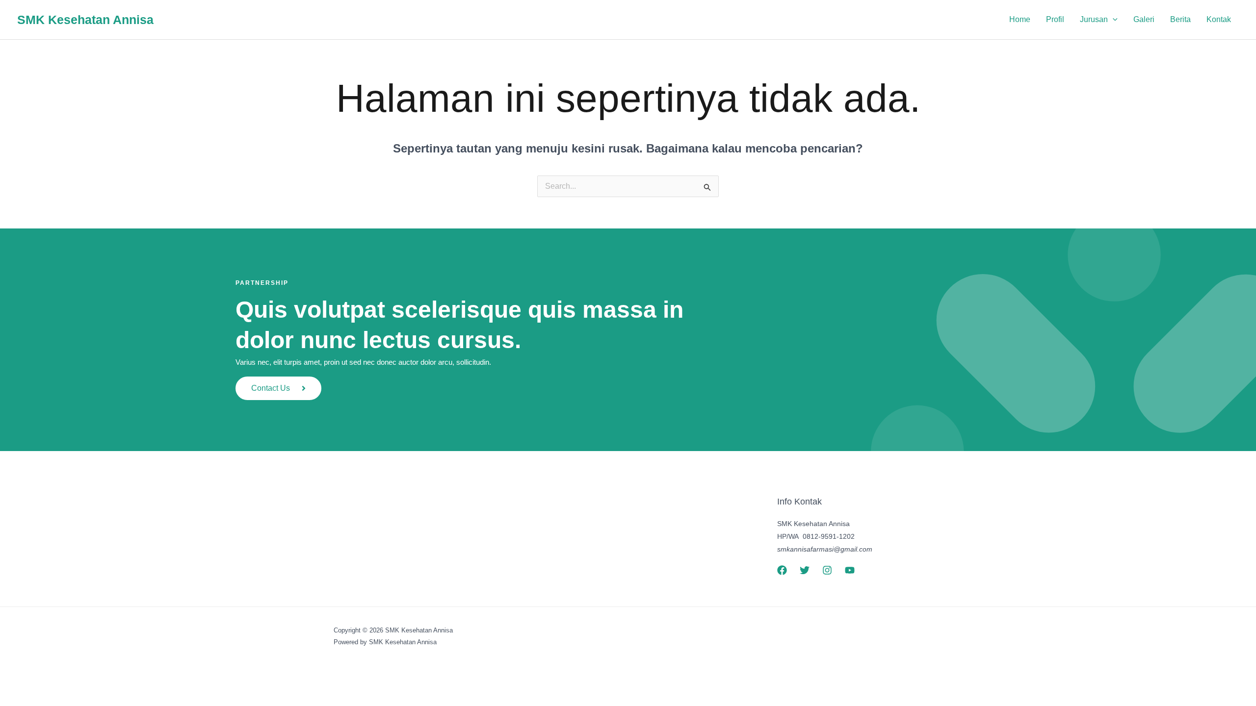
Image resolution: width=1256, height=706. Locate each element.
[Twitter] (805, 570)
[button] (1113, 19)
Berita (1180, 19)
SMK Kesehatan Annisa (85, 19)
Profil (1055, 19)
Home (1019, 19)
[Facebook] (782, 570)
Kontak (1218, 19)
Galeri (1143, 19)
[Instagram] (827, 570)
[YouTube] (850, 570)
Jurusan (1094, 19)
